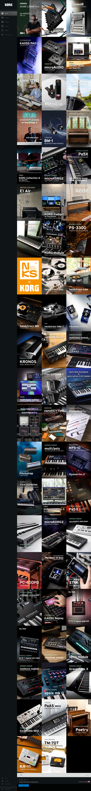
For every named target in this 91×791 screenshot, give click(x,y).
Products (7, 17)
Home (6, 13)
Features (7, 22)
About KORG (8, 788)
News (6, 778)
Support (7, 30)
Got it (23, 785)
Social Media (8, 783)
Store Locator (8, 34)
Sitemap (87, 775)
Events (6, 26)
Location (7, 781)
